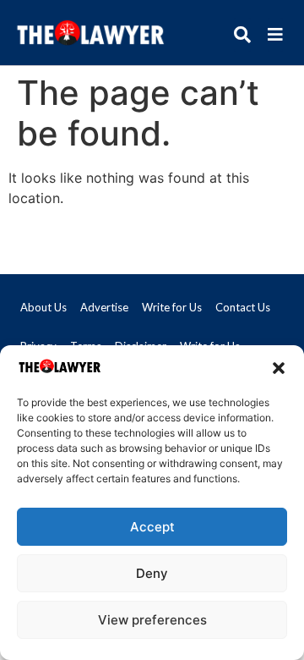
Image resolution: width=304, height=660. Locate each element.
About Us (43, 307)
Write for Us (172, 307)
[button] (278, 368)
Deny (152, 573)
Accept (152, 527)
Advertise (104, 307)
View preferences (152, 620)
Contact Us (242, 307)
